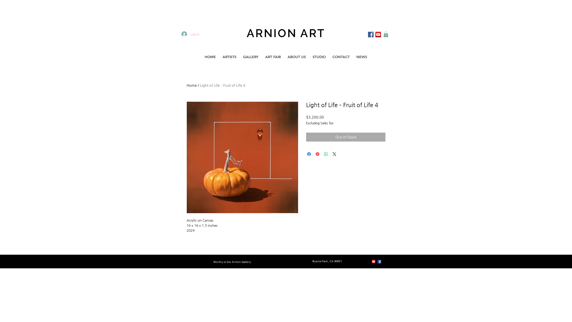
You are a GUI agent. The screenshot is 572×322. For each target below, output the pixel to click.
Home (192, 85)
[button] (385, 34)
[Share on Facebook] (309, 154)
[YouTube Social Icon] (378, 34)
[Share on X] (334, 154)
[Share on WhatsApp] (326, 154)
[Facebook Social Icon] (371, 34)
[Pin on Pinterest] (317, 154)
